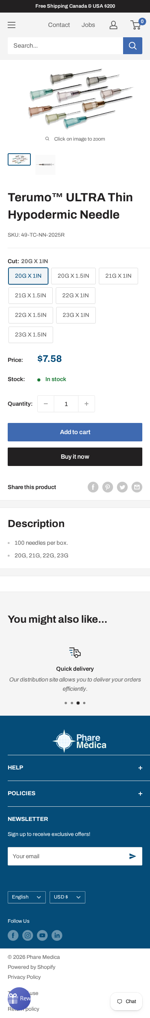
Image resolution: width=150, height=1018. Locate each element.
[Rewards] (19, 998)
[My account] (113, 25)
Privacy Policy (24, 977)
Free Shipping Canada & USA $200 (75, 6)
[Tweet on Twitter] (122, 486)
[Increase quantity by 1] (86, 404)
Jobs (88, 25)
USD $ (61, 897)
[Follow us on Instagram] (27, 935)
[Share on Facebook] (93, 486)
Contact (59, 25)
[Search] (132, 45)
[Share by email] (137, 486)
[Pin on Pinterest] (107, 486)
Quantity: (20, 404)
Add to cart (75, 432)
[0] (136, 25)
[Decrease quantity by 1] (46, 404)
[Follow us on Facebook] (13, 935)
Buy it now (75, 456)
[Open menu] (11, 25)
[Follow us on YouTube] (42, 935)
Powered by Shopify (31, 967)
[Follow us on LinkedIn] (57, 935)
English (20, 897)
